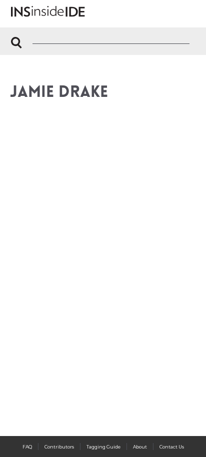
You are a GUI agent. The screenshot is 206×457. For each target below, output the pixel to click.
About (140, 447)
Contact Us (172, 447)
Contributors (59, 447)
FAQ (27, 447)
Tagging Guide (103, 447)
